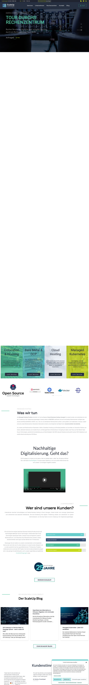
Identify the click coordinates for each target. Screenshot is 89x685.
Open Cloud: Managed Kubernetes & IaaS (42, 20)
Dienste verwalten (57, 675)
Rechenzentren (52, 5)
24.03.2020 (35, 680)
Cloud (64, 621)
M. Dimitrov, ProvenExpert (39, 679)
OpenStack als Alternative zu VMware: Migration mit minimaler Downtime (43, 611)
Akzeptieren (57, 679)
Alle (4, 621)
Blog (67, 5)
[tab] (81, 24)
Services (30, 5)
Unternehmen (39, 5)
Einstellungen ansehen (79, 679)
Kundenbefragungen (21, 553)
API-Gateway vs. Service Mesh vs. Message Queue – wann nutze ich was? (13, 629)
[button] (86, 662)
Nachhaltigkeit (33, 460)
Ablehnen (67, 679)
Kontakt (61, 5)
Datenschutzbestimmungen (71, 682)
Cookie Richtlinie (61, 682)
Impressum (79, 682)
